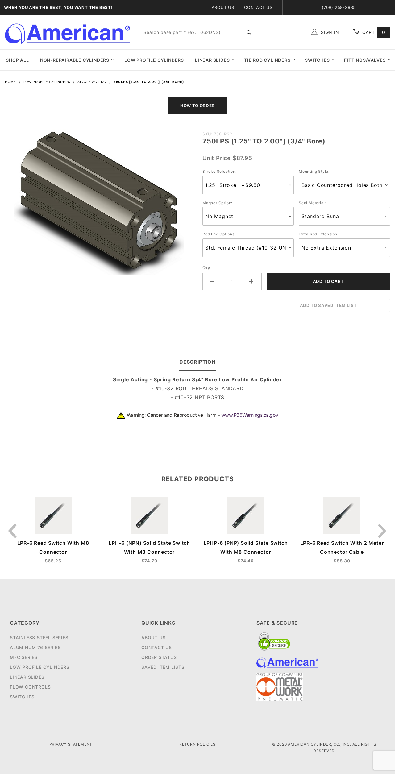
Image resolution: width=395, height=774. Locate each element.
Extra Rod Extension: (319, 234)
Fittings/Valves (365, 60)
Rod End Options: (219, 234)
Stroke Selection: (219, 171)
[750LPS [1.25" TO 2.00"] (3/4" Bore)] (99, 205)
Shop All (17, 60)
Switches (317, 60)
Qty (206, 267)
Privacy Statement (71, 744)
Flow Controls (30, 686)
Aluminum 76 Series (35, 647)
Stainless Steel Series (39, 637)
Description (197, 362)
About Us (223, 7)
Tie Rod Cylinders (267, 60)
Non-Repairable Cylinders (74, 60)
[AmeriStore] (67, 32)
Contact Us (258, 7)
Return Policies (197, 744)
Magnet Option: (217, 203)
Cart (373, 32)
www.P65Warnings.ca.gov (249, 415)
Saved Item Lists (163, 667)
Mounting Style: (314, 171)
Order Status (159, 657)
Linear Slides (212, 60)
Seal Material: (312, 203)
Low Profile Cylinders (154, 60)
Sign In (329, 32)
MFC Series (24, 657)
